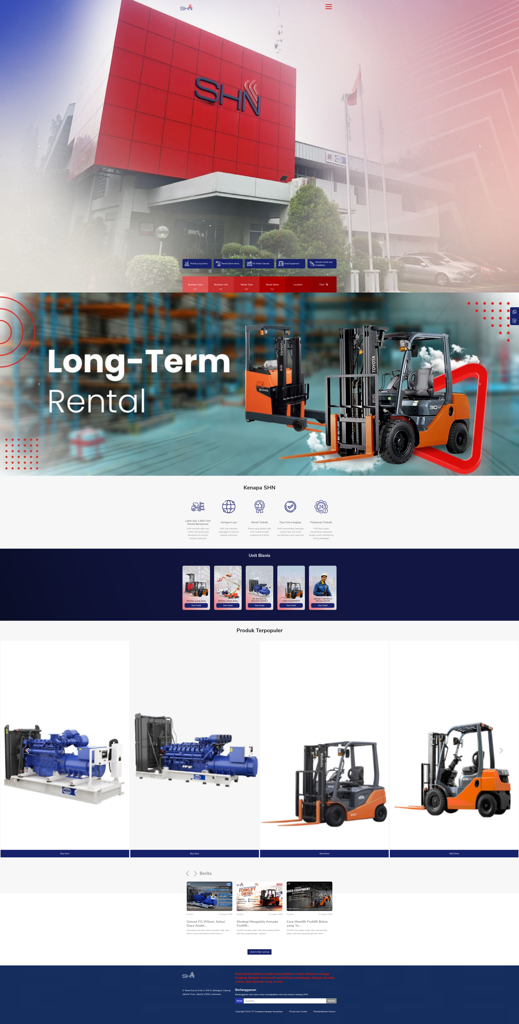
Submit (331, 1000)
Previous (28, 751)
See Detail (196, 605)
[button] (39, 146)
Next (501, 751)
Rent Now (324, 853)
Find (322, 284)
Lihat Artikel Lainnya (259, 951)
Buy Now (64, 853)
